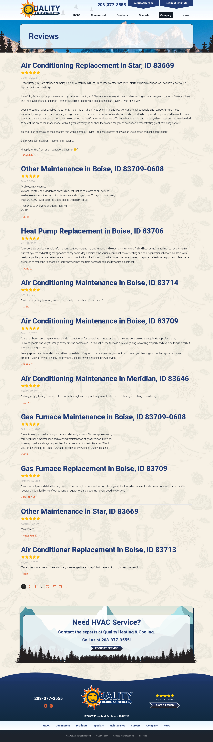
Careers (136, 725)
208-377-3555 (112, 4)
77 (54, 586)
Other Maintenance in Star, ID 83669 (80, 511)
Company (166, 15)
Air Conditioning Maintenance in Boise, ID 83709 (99, 321)
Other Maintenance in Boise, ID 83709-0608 (92, 169)
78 (60, 586)
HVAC (76, 15)
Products (122, 15)
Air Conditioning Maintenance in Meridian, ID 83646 (105, 378)
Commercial (98, 15)
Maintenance (117, 725)
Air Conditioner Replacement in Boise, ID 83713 (98, 550)
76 (47, 586)
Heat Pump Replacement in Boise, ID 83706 (92, 231)
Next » (67, 586)
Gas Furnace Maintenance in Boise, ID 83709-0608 (103, 417)
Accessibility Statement (123, 736)
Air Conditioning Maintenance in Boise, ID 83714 (99, 282)
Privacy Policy (101, 736)
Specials (144, 15)
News (186, 15)
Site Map (143, 736)
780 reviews (168, 699)
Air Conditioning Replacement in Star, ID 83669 (97, 65)
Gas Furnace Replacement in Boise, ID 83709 (94, 468)
